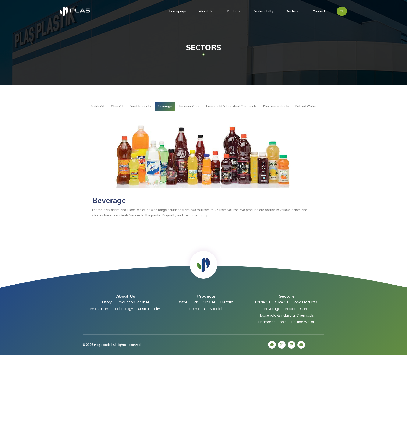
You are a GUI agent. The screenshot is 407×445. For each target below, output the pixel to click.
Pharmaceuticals (272, 321)
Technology (123, 308)
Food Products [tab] (140, 106)
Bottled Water (302, 321)
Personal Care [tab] (189, 106)
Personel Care (296, 308)
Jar (195, 302)
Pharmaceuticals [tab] (276, 106)
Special (216, 308)
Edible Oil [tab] (97, 106)
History (106, 302)
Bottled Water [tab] (305, 106)
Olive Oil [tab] (117, 106)
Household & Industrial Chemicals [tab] (231, 106)
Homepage (179, 11)
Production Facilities (133, 302)
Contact (319, 11)
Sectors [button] (292, 11)
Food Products (305, 302)
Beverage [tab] (165, 106)
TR (342, 11)
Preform (226, 302)
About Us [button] (206, 11)
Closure (209, 302)
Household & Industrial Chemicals (286, 315)
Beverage (272, 308)
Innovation (99, 308)
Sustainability (263, 11)
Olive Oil (281, 302)
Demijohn (197, 308)
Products (233, 11)
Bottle (182, 302)
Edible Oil (262, 302)
